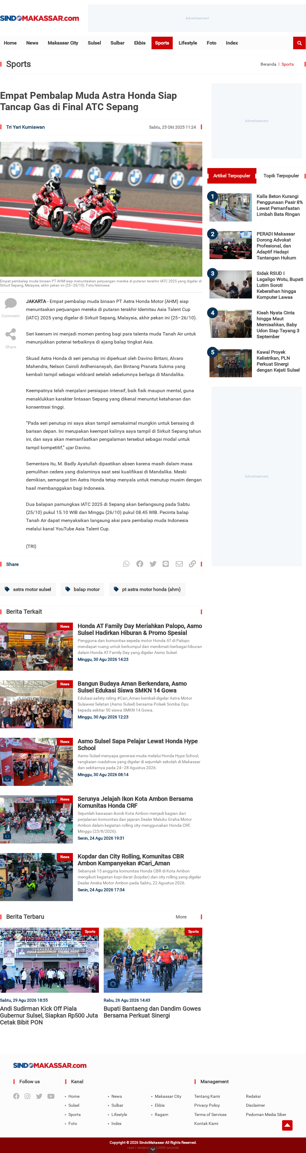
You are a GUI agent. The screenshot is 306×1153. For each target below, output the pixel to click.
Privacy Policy (207, 1105)
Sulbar (118, 43)
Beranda (268, 64)
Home (10, 43)
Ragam (161, 1114)
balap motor (86, 589)
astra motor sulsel (31, 589)
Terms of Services (210, 1114)
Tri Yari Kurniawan (25, 127)
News (32, 43)
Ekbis (140, 43)
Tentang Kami (207, 1096)
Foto (211, 43)
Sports (162, 43)
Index (232, 43)
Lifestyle (188, 43)
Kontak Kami (206, 1123)
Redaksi (253, 1096)
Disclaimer (255, 1105)
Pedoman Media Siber (266, 1114)
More (181, 917)
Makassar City (63, 43)
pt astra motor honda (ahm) (151, 589)
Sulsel (94, 43)
